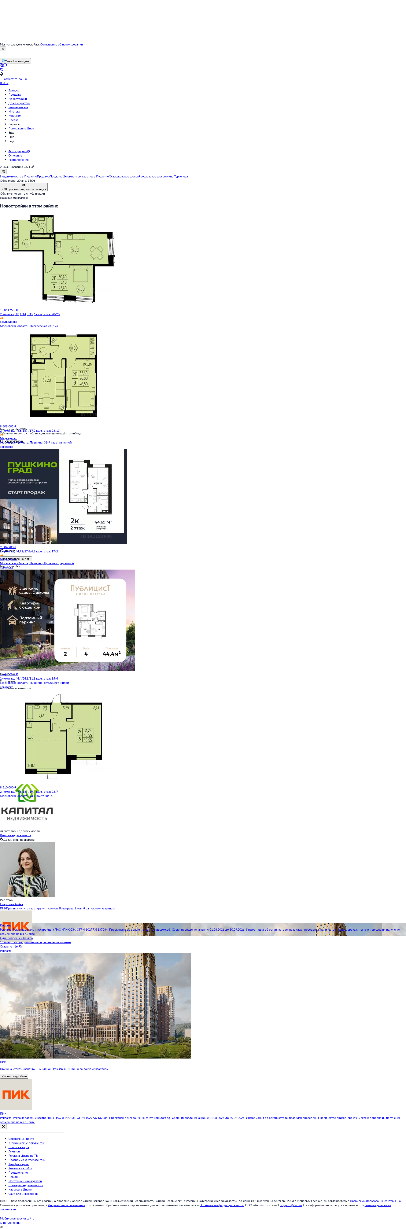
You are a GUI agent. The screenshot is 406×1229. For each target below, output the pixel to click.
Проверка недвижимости (25, 1185)
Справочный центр (21, 1139)
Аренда (13, 90)
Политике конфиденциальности (222, 1205)
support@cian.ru (291, 1205)
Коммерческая (18, 107)
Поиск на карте (18, 1147)
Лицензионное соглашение (66, 1205)
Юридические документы (26, 1143)
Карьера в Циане (20, 1189)
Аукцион (14, 1151)
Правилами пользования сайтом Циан (376, 1201)
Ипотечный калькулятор (25, 1181)
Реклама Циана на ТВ (23, 1155)
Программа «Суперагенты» (26, 1160)
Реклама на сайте (20, 1168)
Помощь (14, 1177)
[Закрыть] (3, 49)
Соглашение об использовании (61, 44)
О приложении (10, 1223)
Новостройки (17, 99)
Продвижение (18, 1172)
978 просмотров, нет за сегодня (24, 189)
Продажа (14, 94)
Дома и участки (19, 103)
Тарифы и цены (18, 1164)
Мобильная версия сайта (17, 1218)
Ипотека (14, 111)
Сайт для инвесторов (23, 1194)
